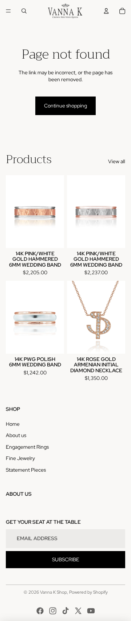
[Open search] (24, 11)
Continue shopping (65, 105)
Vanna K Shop (53, 592)
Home (13, 424)
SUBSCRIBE (65, 559)
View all (116, 161)
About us (16, 435)
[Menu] (8, 11)
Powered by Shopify (88, 592)
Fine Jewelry (20, 458)
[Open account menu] (106, 11)
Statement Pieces (26, 470)
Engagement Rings (27, 447)
